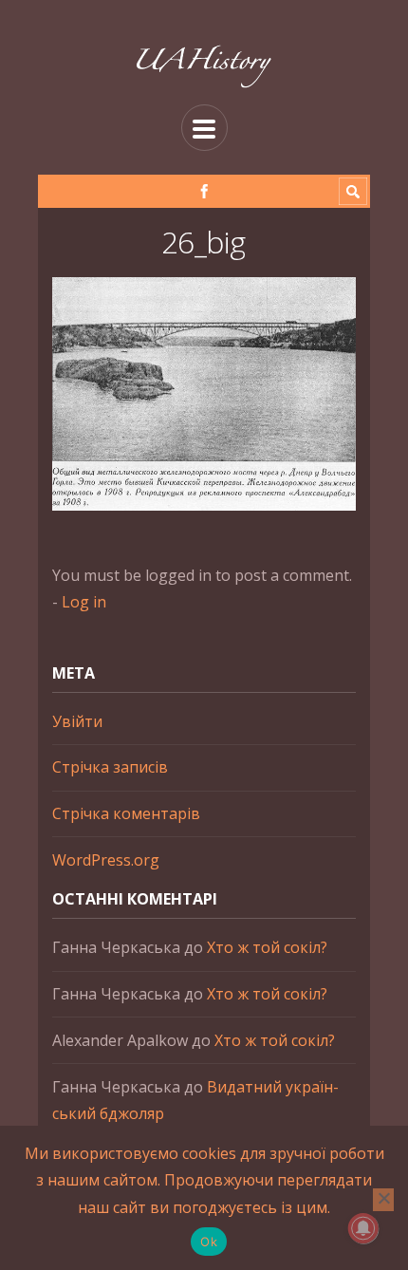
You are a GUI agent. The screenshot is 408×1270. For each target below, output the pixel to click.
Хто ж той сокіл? (267, 947)
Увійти (77, 721)
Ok (208, 1241)
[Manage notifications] (363, 1228)
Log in (84, 601)
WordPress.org (105, 860)
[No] (383, 1199)
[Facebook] (204, 191)
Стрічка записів (110, 766)
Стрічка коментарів (126, 813)
